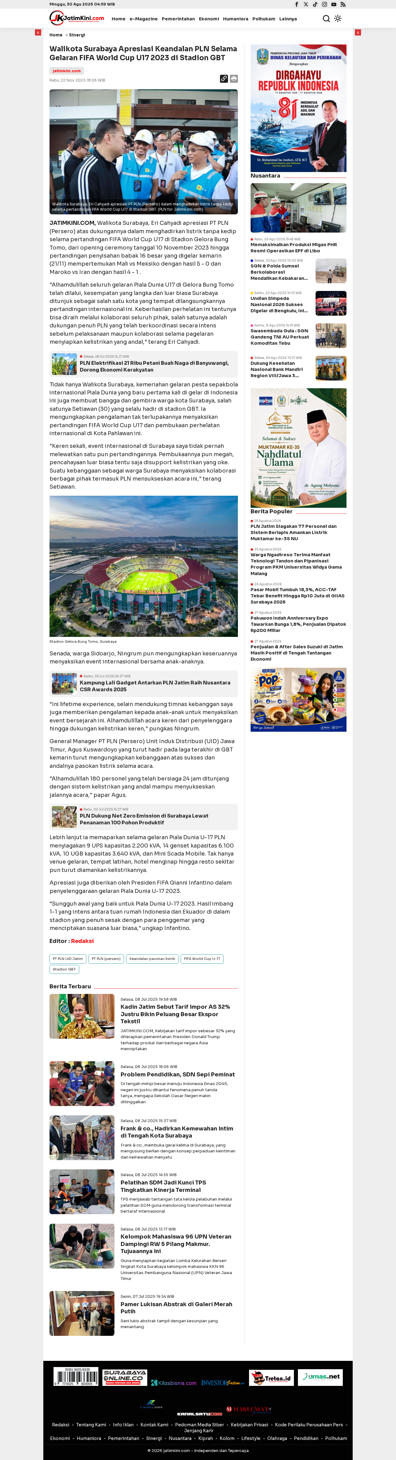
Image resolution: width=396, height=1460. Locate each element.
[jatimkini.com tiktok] (314, 5)
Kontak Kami (154, 1425)
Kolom (227, 1438)
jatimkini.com (67, 71)
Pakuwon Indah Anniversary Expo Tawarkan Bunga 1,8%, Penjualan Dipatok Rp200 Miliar (298, 624)
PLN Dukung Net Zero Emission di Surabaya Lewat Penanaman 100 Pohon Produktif (144, 819)
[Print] (233, 79)
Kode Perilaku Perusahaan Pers (309, 1425)
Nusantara (180, 1438)
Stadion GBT (64, 969)
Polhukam (263, 19)
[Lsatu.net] (150, 1404)
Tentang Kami (91, 1425)
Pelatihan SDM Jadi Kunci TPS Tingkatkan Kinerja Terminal (163, 1186)
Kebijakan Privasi (249, 1425)
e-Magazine (144, 19)
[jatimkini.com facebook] (296, 5)
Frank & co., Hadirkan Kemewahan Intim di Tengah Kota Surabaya (177, 1132)
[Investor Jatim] (222, 1383)
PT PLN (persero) (106, 959)
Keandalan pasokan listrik (152, 959)
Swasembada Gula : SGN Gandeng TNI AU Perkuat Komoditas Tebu (280, 337)
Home (119, 19)
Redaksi (60, 1425)
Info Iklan (123, 1425)
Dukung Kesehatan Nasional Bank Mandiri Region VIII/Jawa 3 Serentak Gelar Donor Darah (277, 375)
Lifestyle (250, 1438)
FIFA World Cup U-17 (202, 959)
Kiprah (205, 1438)
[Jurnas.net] (320, 1377)
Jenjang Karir (198, 1430)
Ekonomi (209, 19)
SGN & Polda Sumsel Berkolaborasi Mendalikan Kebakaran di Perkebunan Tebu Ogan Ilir (277, 278)
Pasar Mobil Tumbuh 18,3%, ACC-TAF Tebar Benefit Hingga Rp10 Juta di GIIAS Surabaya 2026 (298, 596)
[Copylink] (224, 79)
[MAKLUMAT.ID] (248, 1410)
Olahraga (277, 1438)
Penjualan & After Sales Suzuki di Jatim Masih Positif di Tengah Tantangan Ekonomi (297, 653)
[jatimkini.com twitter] (305, 5)
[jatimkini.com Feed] (342, 5)
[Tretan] (271, 1378)
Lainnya (288, 19)
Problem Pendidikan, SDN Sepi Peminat (178, 1074)
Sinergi (154, 1438)
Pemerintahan (178, 19)
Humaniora (235, 19)
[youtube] (333, 5)
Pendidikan (306, 1438)
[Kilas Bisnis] (173, 1383)
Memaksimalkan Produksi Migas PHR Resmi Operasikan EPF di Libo (294, 248)
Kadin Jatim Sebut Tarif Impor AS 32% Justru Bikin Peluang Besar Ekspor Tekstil (175, 1014)
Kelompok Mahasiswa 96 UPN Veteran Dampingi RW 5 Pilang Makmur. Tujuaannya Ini (176, 1244)
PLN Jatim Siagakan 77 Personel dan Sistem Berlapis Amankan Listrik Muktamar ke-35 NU (294, 532)
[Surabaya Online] (124, 1378)
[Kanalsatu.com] (199, 1414)
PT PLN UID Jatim (68, 959)
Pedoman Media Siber (199, 1425)
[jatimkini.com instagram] (324, 5)
